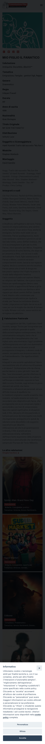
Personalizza (22, 724)
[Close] (39, 668)
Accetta (22, 738)
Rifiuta (22, 731)
